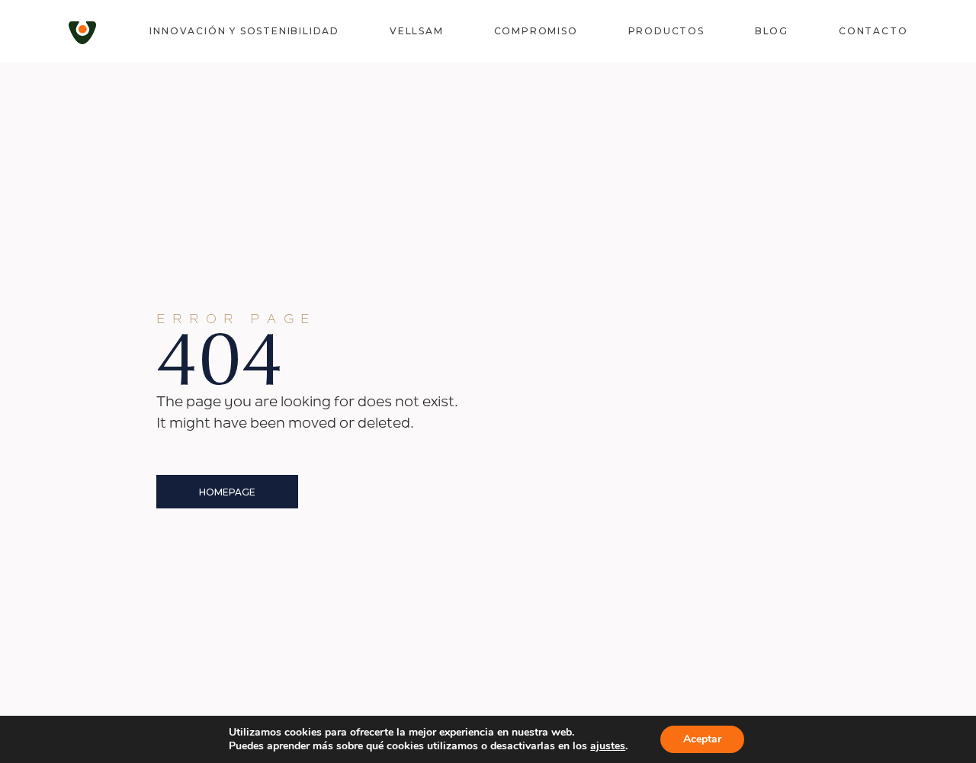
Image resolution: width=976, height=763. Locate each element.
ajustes (607, 746)
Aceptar (702, 739)
